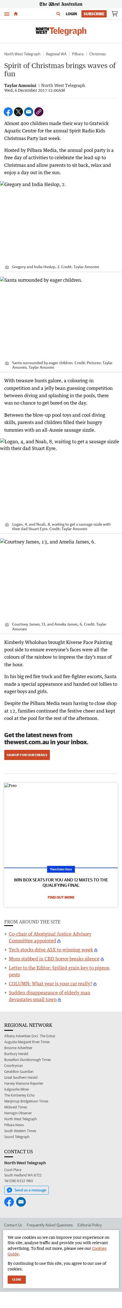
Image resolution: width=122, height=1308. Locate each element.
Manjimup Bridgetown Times (26, 1101)
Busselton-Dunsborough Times (27, 1060)
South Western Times (20, 1131)
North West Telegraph (22, 54)
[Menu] (6, 13)
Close (16, 1279)
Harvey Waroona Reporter (23, 1083)
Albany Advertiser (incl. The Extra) (29, 1036)
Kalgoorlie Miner (16, 1089)
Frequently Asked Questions (50, 1225)
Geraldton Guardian (18, 1071)
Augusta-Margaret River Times (27, 1042)
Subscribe (94, 14)
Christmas (97, 54)
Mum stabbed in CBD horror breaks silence (54, 959)
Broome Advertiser (18, 1048)
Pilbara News (14, 1125)
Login (71, 14)
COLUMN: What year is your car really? (50, 983)
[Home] (16, 13)
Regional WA (56, 54)
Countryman (13, 1066)
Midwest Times (15, 1107)
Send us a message (30, 1190)
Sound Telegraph (17, 1137)
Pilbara (78, 54)
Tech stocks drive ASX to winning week (51, 950)
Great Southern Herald (20, 1077)
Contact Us (13, 1225)
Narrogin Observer (18, 1113)
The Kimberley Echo (19, 1095)
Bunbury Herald (16, 1054)
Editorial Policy (89, 1225)
